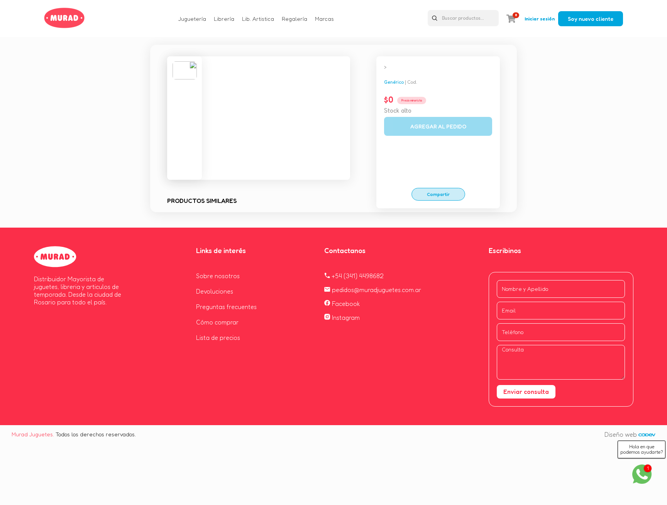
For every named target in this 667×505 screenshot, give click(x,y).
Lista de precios (218, 337)
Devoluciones (214, 291)
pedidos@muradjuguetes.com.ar (375, 290)
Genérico (394, 82)
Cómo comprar (217, 322)
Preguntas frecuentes (226, 307)
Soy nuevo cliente (590, 18)
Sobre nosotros (218, 276)
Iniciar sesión (540, 19)
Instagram (345, 317)
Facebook (345, 303)
